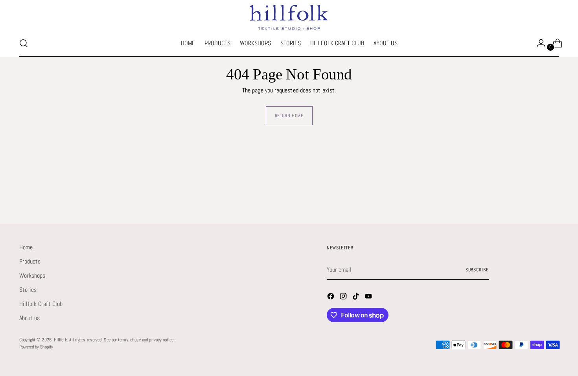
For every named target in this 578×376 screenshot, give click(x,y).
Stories (28, 290)
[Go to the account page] (538, 43)
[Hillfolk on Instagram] (344, 297)
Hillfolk (60, 340)
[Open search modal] (23, 43)
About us (29, 318)
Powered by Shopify (36, 347)
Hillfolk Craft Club (41, 304)
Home (26, 247)
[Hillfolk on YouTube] (369, 297)
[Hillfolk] (289, 17)
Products (30, 261)
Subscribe (477, 270)
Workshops (32, 275)
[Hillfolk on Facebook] (331, 297)
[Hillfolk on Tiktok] (356, 297)
